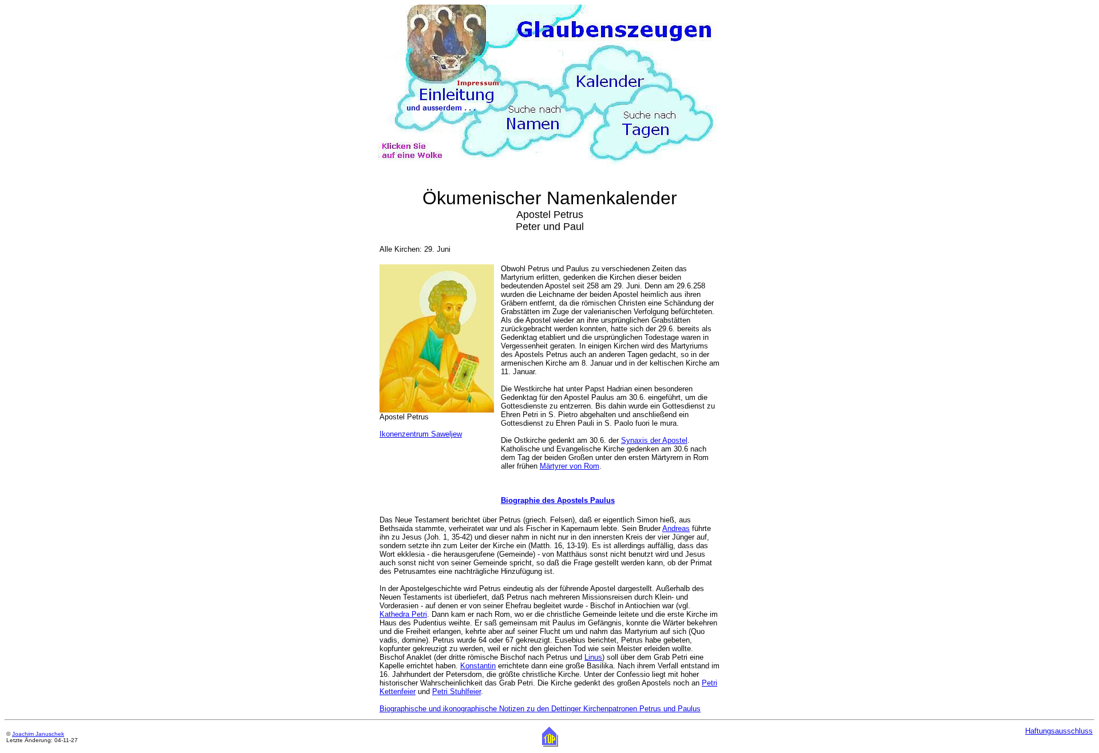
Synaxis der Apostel (654, 440)
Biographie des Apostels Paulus (558, 500)
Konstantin (478, 665)
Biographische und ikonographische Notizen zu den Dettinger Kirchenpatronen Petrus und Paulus (540, 708)
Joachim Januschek (38, 734)
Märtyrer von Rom (569, 466)
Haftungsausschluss (1059, 731)
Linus (593, 657)
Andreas (676, 528)
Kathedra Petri (403, 614)
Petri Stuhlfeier (456, 691)
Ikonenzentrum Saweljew (420, 434)
